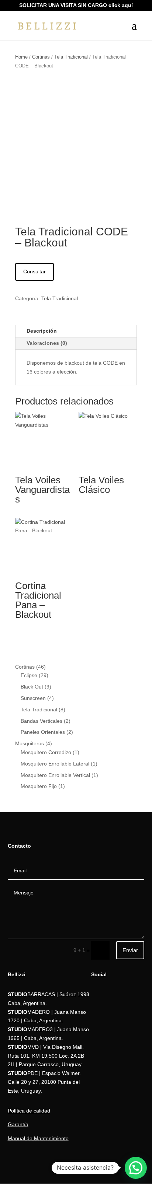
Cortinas (41, 57)
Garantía (18, 1124)
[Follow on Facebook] (97, 1011)
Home (21, 57)
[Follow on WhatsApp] (97, 996)
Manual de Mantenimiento (38, 1138)
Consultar (34, 271)
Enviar (130, 950)
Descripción (42, 331)
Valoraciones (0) (47, 343)
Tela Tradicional (71, 57)
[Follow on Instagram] (97, 1025)
